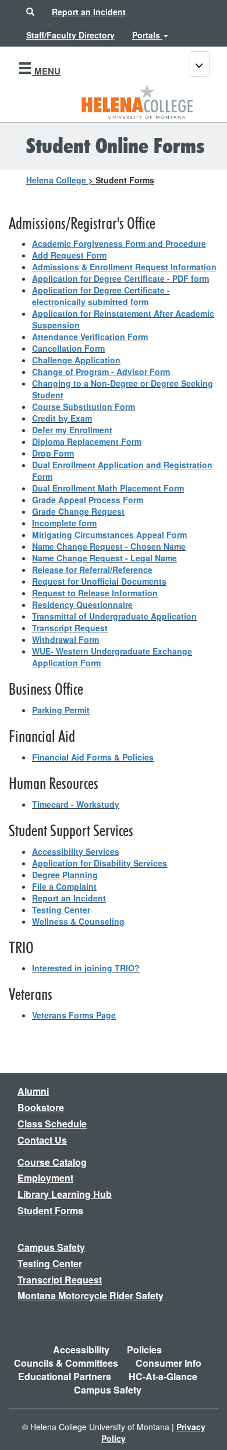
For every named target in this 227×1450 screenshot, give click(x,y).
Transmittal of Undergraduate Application (114, 616)
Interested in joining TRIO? (86, 968)
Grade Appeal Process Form (87, 499)
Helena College (56, 180)
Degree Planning (65, 874)
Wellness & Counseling (78, 921)
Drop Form (53, 453)
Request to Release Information (95, 593)
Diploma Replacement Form (86, 441)
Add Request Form (69, 255)
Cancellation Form (68, 348)
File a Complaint (64, 886)
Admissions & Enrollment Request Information (124, 267)
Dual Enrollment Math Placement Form (108, 488)
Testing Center (61, 909)
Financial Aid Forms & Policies (93, 757)
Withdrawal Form (65, 639)
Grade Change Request (78, 511)
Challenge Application (76, 360)
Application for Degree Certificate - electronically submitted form (101, 295)
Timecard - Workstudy (75, 804)
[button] (30, 11)
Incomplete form (64, 523)
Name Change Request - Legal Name (104, 558)
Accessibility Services (75, 851)
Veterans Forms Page (74, 1015)
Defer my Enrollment (72, 430)
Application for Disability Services (99, 863)
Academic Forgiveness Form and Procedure (119, 243)
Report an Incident (69, 898)
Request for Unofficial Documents (99, 581)
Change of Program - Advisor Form (101, 371)
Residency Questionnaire (82, 604)
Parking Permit (61, 710)
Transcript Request (70, 628)
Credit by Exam (62, 418)
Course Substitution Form (83, 406)
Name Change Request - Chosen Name (109, 546)
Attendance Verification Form (90, 336)
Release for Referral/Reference (92, 569)
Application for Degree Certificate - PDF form (120, 278)
